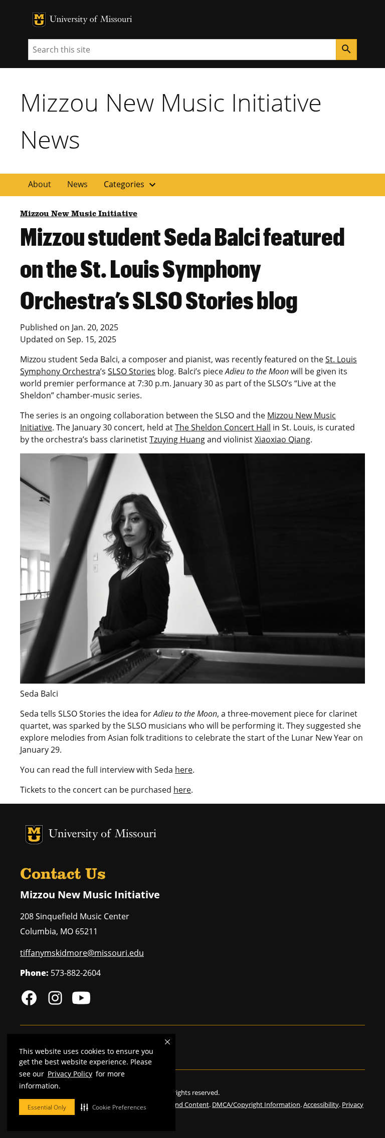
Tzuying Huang (177, 439)
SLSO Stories (131, 371)
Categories (131, 185)
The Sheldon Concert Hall (223, 427)
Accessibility (321, 1104)
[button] (113, 1107)
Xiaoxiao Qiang (282, 439)
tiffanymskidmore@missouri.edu (82, 952)
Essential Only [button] (47, 1107)
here (183, 769)
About (39, 184)
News (77, 184)
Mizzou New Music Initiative (78, 214)
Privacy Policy (70, 1073)
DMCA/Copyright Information (256, 1104)
